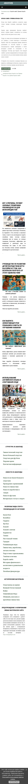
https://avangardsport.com (9, 634)
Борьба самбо (7, 68)
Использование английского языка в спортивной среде (11, 380)
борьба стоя (15, 73)
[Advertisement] (14, 139)
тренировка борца (7, 73)
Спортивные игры (5, 11)
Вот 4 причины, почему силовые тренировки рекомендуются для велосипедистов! (12, 206)
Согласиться (14, 782)
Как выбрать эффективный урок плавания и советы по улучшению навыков (12, 324)
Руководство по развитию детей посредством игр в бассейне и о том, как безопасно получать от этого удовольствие (14, 268)
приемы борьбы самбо (14, 75)
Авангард (8, 3)
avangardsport (6, 71)
